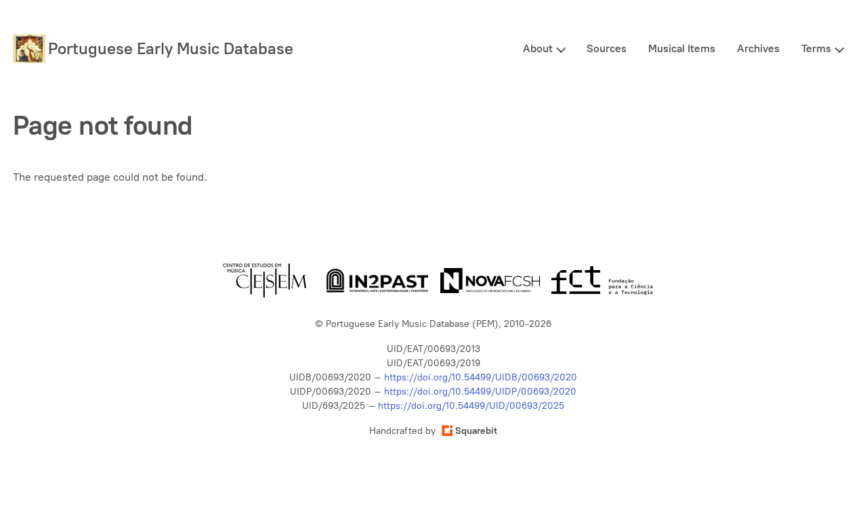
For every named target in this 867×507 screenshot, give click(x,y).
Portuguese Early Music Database (170, 48)
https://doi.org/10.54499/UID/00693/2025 (471, 406)
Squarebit (476, 431)
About (538, 48)
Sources (607, 48)
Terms (816, 48)
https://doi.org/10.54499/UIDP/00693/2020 (480, 391)
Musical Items (681, 48)
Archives (758, 48)
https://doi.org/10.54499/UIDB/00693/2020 (480, 377)
